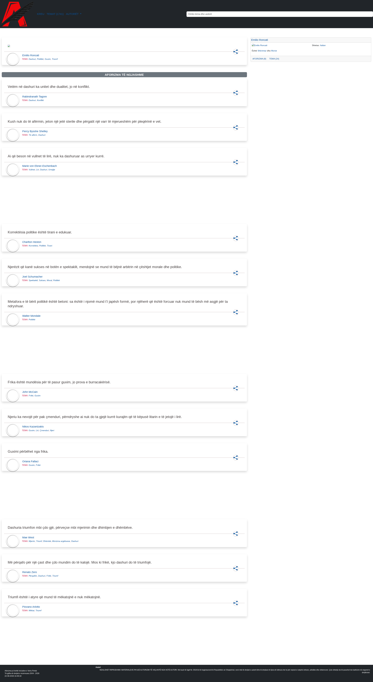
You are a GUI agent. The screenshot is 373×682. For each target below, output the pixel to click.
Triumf (55, 59)
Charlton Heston (32, 242)
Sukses (42, 280)
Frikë (31, 395)
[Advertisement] (89, 203)
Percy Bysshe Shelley (36, 131)
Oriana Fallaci (31, 461)
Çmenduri (44, 430)
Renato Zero (30, 572)
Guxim (48, 59)
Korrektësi (33, 245)
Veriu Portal (32, 671)
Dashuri (32, 59)
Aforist (274, 51)
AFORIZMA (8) (259, 59)
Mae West (29, 537)
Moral (49, 280)
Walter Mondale (32, 315)
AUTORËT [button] (72, 14)
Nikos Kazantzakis (34, 426)
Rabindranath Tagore (35, 96)
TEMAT (55, 14)
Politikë (40, 59)
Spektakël (33, 280)
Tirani (49, 245)
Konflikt (40, 100)
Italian (323, 45)
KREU (40, 14)
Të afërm (33, 135)
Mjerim (32, 541)
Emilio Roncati (31, 55)
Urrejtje (51, 169)
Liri (37, 169)
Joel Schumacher (33, 276)
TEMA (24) (274, 59)
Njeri (52, 430)
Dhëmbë (47, 541)
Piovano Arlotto (32, 606)
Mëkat (31, 610)
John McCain (31, 391)
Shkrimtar (262, 51)
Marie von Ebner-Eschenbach (40, 165)
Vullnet (32, 169)
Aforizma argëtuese (61, 541)
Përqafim (33, 576)
